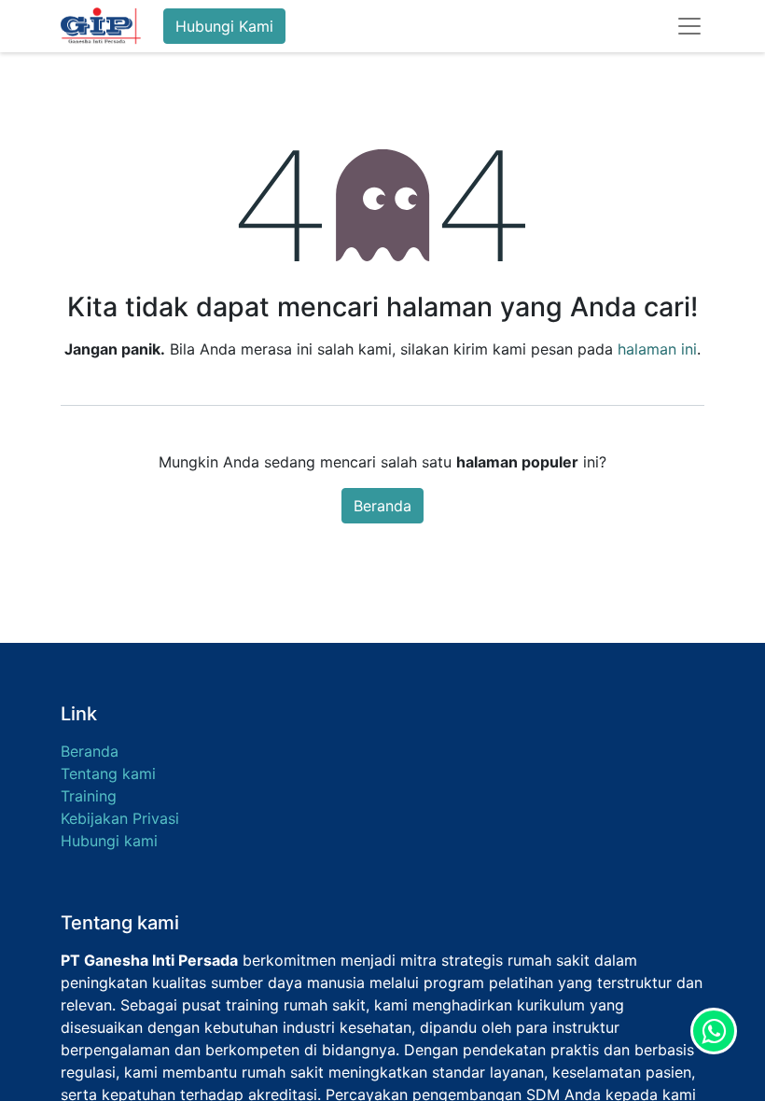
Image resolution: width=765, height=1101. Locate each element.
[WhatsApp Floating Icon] (713, 1031)
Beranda (382, 505)
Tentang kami (108, 773)
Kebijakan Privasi (120, 818)
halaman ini (657, 349)
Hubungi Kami (224, 26)
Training (89, 796)
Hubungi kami (109, 840)
